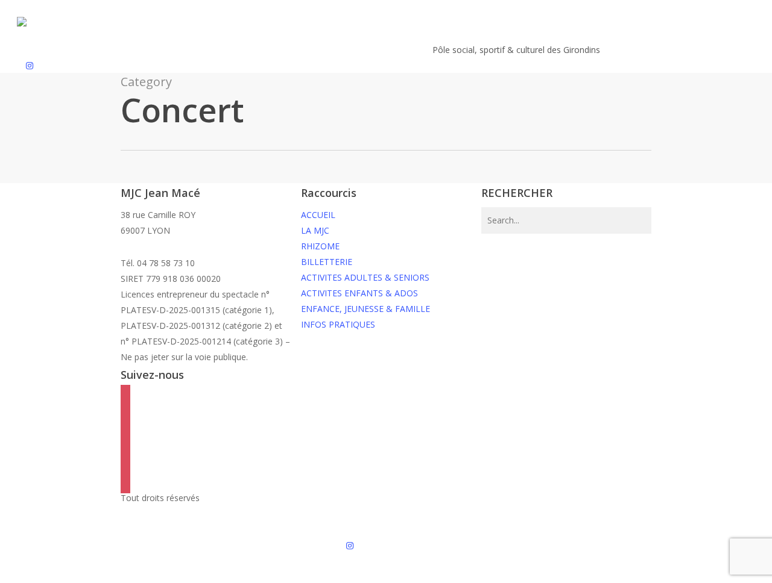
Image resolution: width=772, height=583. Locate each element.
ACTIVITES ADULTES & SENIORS (365, 277)
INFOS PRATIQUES (338, 324)
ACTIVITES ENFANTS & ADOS (359, 293)
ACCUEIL (318, 214)
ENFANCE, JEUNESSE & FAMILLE (365, 308)
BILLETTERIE (326, 261)
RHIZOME (320, 246)
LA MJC (315, 230)
